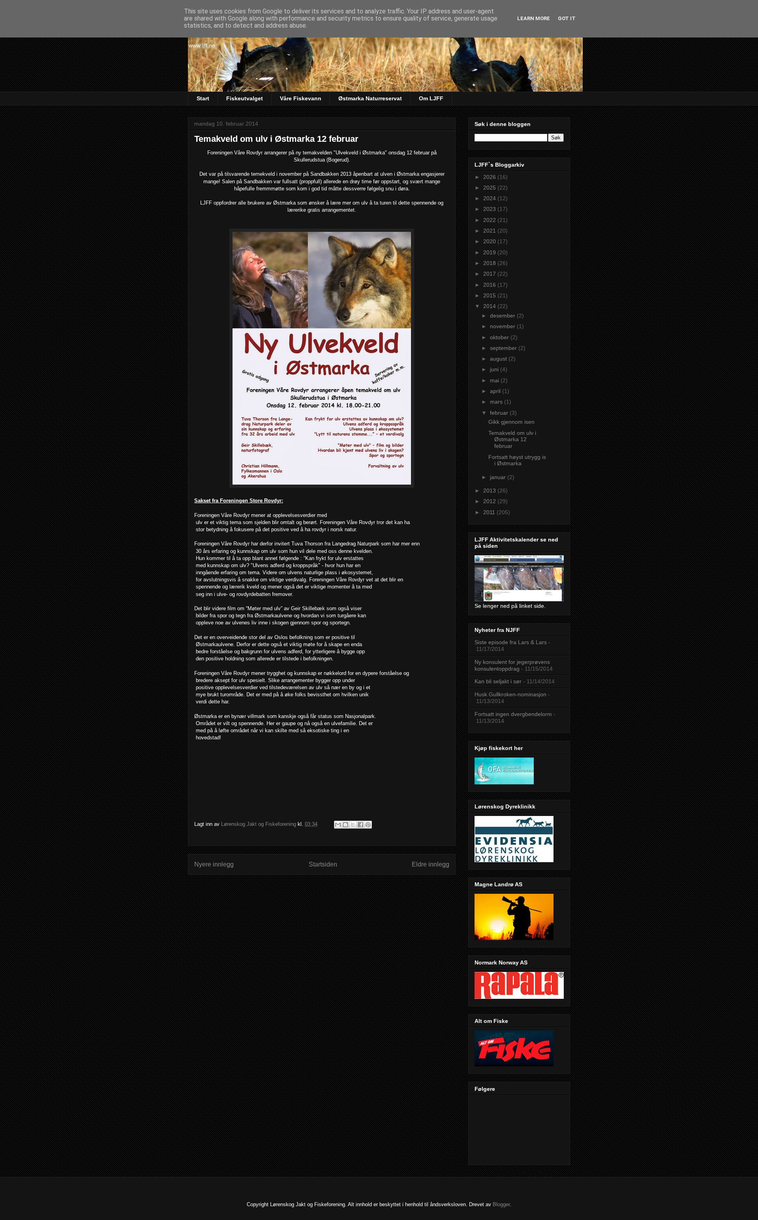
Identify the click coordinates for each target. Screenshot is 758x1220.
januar (498, 477)
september (504, 348)
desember (503, 315)
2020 (490, 241)
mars (497, 402)
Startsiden (323, 864)
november (503, 326)
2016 (490, 285)
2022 (490, 220)
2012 (490, 501)
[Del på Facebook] (360, 825)
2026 (490, 177)
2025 (490, 187)
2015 (490, 295)
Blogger (501, 1204)
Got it (567, 18)
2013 (490, 490)
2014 (490, 306)
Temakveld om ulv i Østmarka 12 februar (512, 439)
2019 (490, 252)
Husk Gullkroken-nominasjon (510, 694)
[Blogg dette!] (345, 825)
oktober (500, 337)
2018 (490, 263)
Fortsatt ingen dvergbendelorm (513, 714)
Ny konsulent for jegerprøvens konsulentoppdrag (512, 665)
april (496, 391)
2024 (490, 198)
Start (203, 98)
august (499, 358)
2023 (490, 209)
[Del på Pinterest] (368, 825)
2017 (490, 274)
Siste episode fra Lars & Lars (511, 642)
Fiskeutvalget (244, 98)
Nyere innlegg (214, 864)
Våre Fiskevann (300, 98)
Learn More (533, 18)
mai (495, 380)
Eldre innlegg (430, 864)
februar (500, 413)
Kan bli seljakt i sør (498, 681)
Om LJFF (431, 98)
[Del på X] (353, 825)
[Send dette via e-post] (338, 825)
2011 (490, 512)
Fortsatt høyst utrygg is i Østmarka (517, 460)
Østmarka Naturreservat (370, 98)
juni (495, 369)
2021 (490, 230)
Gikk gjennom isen (511, 422)
